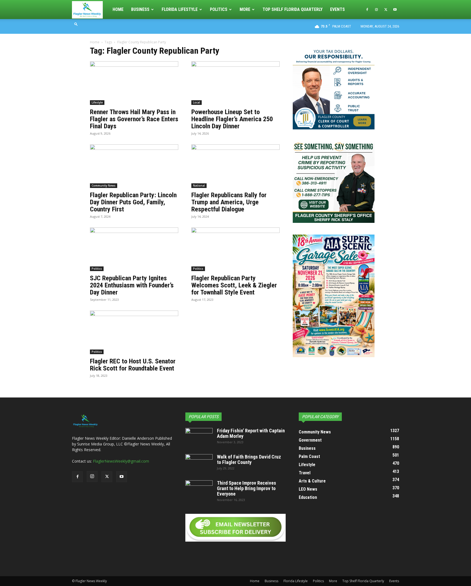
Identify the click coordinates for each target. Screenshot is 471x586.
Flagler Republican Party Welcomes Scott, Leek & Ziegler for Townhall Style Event (234, 285)
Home (118, 9)
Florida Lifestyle (180, 9)
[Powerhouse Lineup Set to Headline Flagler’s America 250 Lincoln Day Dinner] (235, 83)
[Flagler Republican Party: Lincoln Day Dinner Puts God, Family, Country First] (134, 166)
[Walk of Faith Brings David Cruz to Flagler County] (199, 463)
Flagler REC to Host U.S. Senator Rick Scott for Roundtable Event (133, 364)
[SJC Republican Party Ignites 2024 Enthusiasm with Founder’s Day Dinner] (134, 249)
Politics (218, 9)
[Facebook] (367, 9)
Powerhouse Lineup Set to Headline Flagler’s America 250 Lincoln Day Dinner (232, 119)
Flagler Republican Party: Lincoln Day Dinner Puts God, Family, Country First (133, 202)
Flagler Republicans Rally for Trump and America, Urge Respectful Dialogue (229, 202)
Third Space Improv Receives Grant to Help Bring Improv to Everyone (246, 488)
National (199, 185)
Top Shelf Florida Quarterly (292, 9)
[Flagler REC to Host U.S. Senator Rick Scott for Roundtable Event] (134, 332)
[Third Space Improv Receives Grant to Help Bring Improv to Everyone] (199, 489)
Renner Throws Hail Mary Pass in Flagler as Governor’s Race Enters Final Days (134, 119)
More (245, 9)
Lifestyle (97, 102)
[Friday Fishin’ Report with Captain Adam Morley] (199, 437)
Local (196, 102)
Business (140, 9)
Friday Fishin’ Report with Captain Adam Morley (251, 433)
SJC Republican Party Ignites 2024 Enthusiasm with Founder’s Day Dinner (132, 285)
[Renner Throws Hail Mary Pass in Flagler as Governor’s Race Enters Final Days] (134, 83)
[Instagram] (376, 9)
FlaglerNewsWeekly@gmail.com (121, 461)
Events (337, 9)
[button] (76, 24)
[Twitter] (386, 9)
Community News (104, 185)
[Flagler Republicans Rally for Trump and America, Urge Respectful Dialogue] (235, 166)
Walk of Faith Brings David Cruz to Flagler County (249, 459)
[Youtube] (395, 9)
